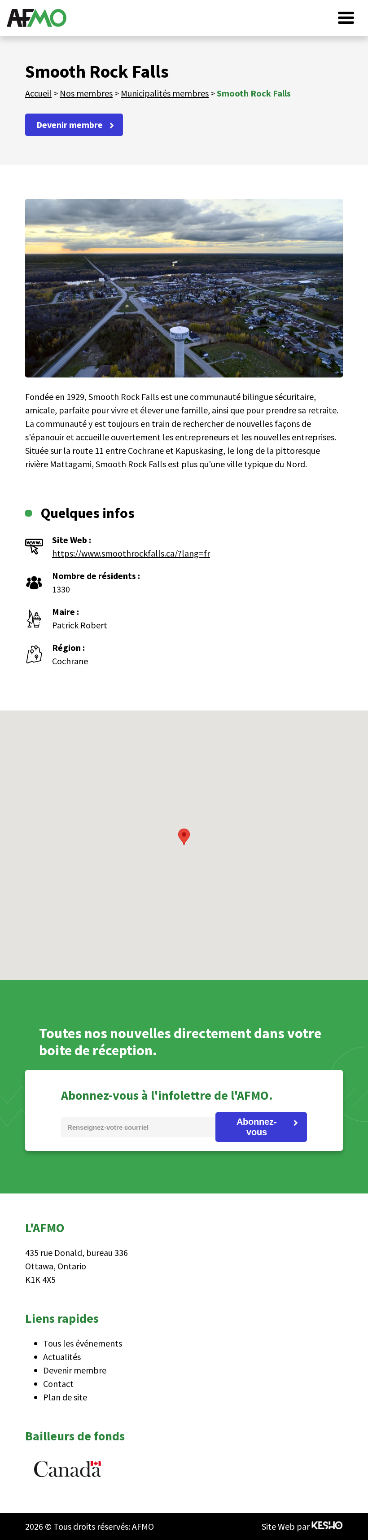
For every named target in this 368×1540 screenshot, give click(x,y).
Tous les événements (82, 1343)
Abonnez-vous (257, 1127)
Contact (58, 1383)
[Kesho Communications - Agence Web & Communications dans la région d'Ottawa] (327, 1526)
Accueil (38, 93)
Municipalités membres (165, 93)
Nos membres (86, 93)
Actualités (62, 1356)
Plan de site (65, 1397)
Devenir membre (69, 124)
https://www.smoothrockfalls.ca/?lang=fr (131, 553)
